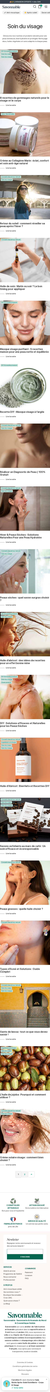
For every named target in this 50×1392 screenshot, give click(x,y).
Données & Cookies (25, 1362)
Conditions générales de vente (25, 1366)
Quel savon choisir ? (11, 1301)
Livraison (28, 1275)
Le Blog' (6, 1304)
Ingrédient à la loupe (8, 742)
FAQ (26, 1278)
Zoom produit (6, 682)
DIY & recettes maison (9, 51)
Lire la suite (11, 105)
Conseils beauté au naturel (10, 177)
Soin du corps (6, 54)
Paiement (29, 1272)
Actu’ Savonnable (7, 114)
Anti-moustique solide (12, 1289)
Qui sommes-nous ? (11, 1292)
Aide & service (9, 1271)
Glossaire (25, 1374)
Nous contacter (9, 1277)
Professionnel (9, 1280)
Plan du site (25, 1378)
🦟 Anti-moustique (12, 12)
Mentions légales (25, 1370)
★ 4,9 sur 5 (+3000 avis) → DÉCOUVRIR (25, 2)
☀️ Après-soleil (30, 12)
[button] (39, 6)
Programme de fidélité (12, 1274)
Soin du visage (6, 57)
